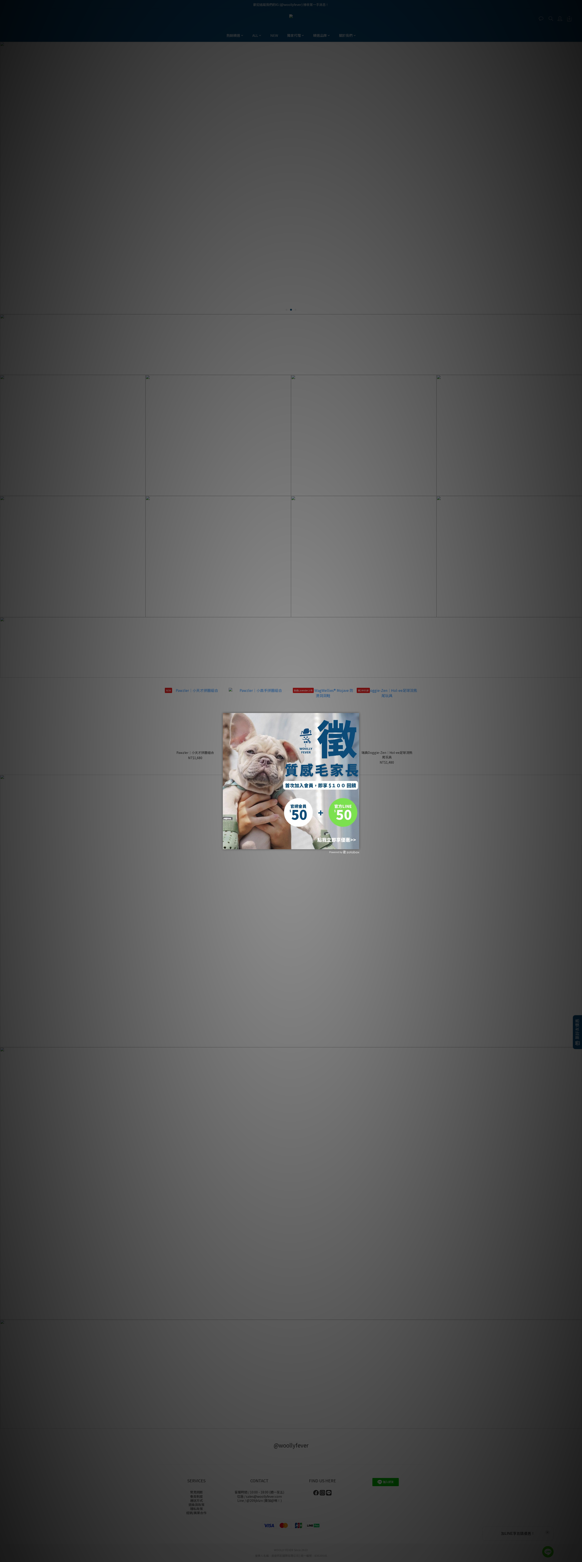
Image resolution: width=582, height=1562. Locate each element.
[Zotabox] (356, 845)
